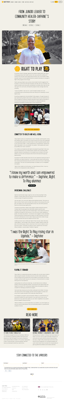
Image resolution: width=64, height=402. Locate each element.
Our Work (16, 2)
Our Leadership (25, 386)
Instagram (42, 389)
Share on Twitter (31, 25)
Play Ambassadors (25, 389)
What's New (27, 2)
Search (53, 1)
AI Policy (14, 398)
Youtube (47, 389)
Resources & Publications (4, 391)
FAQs (13, 389)
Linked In (44, 389)
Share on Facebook (25, 25)
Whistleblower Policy (16, 386)
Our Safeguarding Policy (6, 387)
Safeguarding (14, 391)
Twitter (40, 389)
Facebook (38, 389)
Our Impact (12, 2)
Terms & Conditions (18, 398)
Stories (23, 2)
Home (6, 2)
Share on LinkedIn (38, 25)
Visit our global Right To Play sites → (47, 386)
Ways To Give (32, 2)
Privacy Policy (10, 398)
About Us (19, 2)
